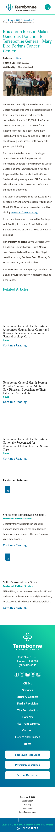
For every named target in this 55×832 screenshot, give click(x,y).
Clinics (27, 683)
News (10, 20)
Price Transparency (27, 724)
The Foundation (27, 710)
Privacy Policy (27, 801)
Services (27, 690)
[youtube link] (33, 674)
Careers (27, 717)
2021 (18, 20)
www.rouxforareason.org (24, 212)
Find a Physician (27, 704)
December (27, 20)
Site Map (27, 804)
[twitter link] (22, 674)
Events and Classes (27, 737)
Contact (27, 730)
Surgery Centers (27, 697)
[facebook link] (16, 674)
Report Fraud (27, 808)
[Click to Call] (48, 7)
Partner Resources (27, 775)
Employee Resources (27, 755)
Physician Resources (27, 765)
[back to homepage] (4, 20)
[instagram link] (38, 674)
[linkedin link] (27, 674)
